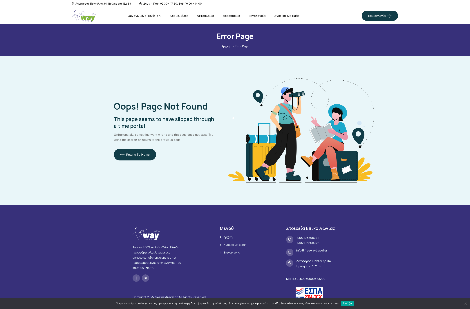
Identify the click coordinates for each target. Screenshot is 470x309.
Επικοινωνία (377, 16)
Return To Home (138, 154)
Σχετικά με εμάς (286, 16)
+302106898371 (307, 238)
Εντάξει (347, 303)
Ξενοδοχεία (257, 16)
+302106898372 (307, 243)
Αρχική (226, 46)
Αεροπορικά (231, 16)
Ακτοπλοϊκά (205, 16)
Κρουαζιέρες (179, 16)
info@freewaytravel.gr (311, 250)
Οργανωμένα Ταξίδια (143, 16)
